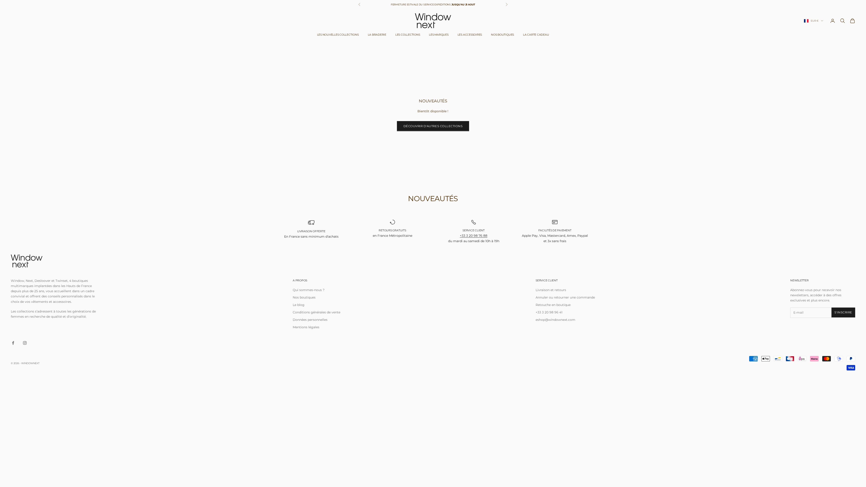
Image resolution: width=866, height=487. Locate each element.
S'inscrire (843, 312)
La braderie (377, 34)
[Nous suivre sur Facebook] (13, 343)
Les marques (438, 34)
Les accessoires (470, 34)
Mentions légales (306, 327)
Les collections (407, 34)
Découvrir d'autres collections (433, 126)
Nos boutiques (502, 34)
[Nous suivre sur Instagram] (25, 343)
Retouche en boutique (553, 305)
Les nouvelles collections (338, 34)
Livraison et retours (551, 290)
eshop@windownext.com (555, 320)
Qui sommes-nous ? (309, 290)
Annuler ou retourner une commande (565, 297)
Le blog (298, 305)
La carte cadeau (536, 34)
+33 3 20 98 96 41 (549, 312)
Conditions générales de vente (316, 312)
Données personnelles (310, 320)
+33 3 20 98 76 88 (473, 236)
